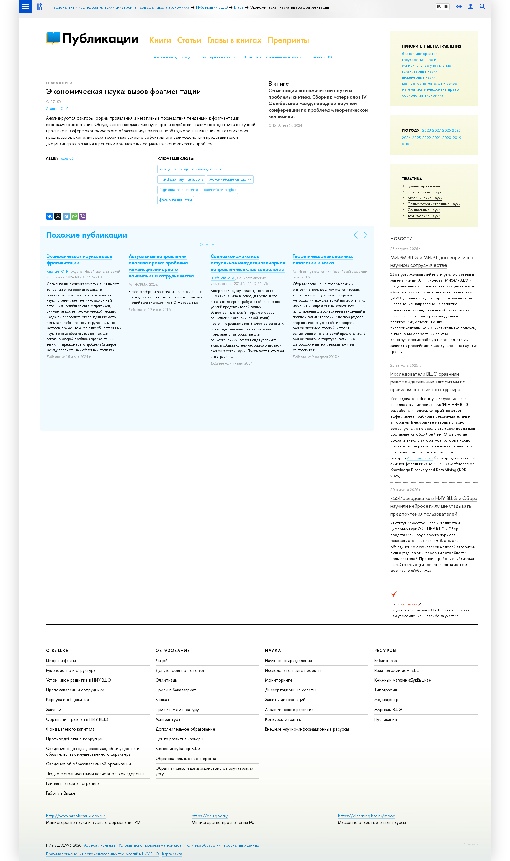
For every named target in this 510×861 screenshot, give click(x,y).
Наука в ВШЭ (321, 57)
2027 (436, 130)
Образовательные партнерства (186, 758)
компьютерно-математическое (429, 83)
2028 (426, 130)
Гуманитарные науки (425, 186)
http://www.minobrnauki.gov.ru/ (76, 815)
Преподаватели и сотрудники (75, 689)
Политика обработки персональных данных (221, 845)
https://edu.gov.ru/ (210, 815)
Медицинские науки (425, 197)
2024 (406, 137)
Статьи (189, 40)
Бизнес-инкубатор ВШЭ (178, 748)
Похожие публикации (86, 235)
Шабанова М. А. (223, 278)
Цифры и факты (61, 660)
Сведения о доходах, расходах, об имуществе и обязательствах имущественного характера (92, 751)
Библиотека (385, 660)
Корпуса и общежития (67, 699)
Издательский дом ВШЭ (397, 670)
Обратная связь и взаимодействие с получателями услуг (204, 770)
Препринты (288, 40)
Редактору (470, 844)
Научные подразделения (288, 660)
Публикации (100, 38)
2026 (446, 130)
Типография (385, 689)
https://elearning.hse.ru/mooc (366, 815)
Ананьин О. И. (57, 108)
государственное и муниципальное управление (426, 62)
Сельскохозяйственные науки (434, 203)
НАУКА (273, 650)
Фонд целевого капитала (70, 729)
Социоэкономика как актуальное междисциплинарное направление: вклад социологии (248, 262)
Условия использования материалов (150, 845)
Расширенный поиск (218, 57)
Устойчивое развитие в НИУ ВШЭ (78, 680)
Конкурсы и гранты (283, 719)
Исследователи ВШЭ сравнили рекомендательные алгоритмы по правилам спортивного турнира (428, 381)
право (453, 89)
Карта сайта (172, 853)
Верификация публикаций (172, 57)
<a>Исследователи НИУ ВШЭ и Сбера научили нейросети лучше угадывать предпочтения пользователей (433, 506)
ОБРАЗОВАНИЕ (173, 650)
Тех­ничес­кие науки (424, 215)
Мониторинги (278, 680)
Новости (401, 239)
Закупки (53, 709)
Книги (160, 40)
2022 (426, 137)
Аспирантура (168, 719)
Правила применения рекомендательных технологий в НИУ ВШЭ (102, 853)
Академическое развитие (289, 709)
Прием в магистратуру (177, 709)
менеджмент (435, 89)
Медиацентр (386, 699)
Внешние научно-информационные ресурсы (307, 729)
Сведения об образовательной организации (88, 764)
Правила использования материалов (273, 57)
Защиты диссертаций (285, 699)
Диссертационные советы (290, 689)
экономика (433, 95)
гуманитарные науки (419, 71)
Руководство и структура (71, 670)
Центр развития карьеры (179, 738)
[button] (201, 244)
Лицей (162, 660)
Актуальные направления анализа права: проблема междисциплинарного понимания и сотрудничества (161, 266)
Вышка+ (163, 699)
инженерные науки (418, 77)
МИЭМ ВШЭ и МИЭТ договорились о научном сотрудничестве (432, 261)
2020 (446, 137)
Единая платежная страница (72, 783)
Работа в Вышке (61, 793)
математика (412, 89)
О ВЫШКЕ (57, 650)
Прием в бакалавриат (176, 689)
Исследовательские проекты (293, 670)
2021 (436, 137)
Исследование (420, 457)
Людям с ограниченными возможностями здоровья (95, 773)
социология (412, 95)
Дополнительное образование (185, 729)
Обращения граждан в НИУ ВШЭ (77, 719)
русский (67, 158)
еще (405, 143)
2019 (457, 137)
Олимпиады (167, 680)
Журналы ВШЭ (388, 709)
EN (446, 6)
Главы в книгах (234, 40)
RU (439, 6)
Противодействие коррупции (75, 738)
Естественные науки (425, 192)
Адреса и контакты (100, 845)
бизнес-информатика (420, 53)
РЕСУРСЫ (385, 650)
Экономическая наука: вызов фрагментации (79, 259)
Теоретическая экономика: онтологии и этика (323, 259)
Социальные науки (424, 209)
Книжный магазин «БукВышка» (402, 680)
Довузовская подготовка (180, 670)
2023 (416, 137)
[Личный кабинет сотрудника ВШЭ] (470, 6)
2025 (456, 130)
